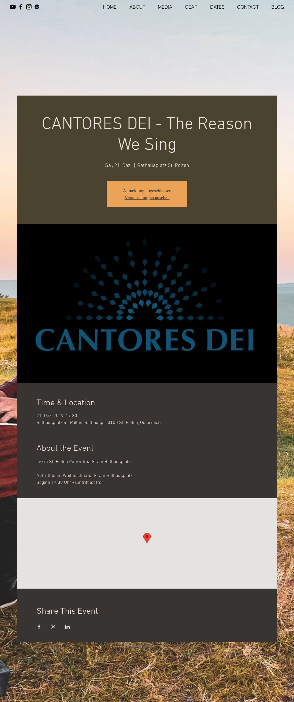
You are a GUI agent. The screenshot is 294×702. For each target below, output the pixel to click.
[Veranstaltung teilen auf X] (53, 627)
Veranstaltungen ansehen (147, 197)
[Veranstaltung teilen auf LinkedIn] (67, 627)
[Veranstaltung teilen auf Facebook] (39, 627)
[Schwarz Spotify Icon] (36, 6)
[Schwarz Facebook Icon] (20, 6)
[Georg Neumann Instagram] (28, 6)
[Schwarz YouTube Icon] (12, 6)
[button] (162, 7)
